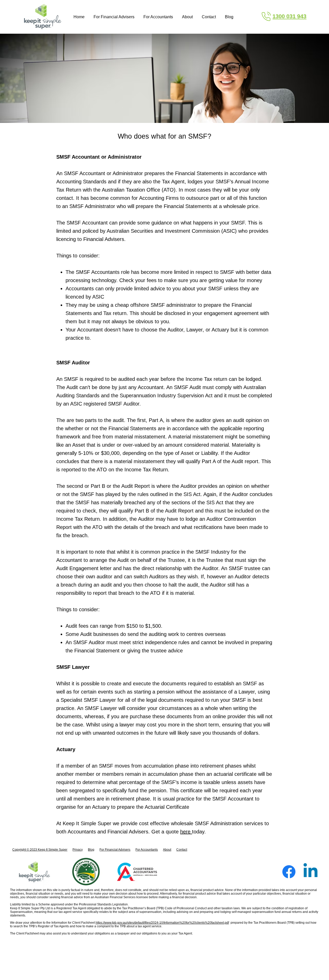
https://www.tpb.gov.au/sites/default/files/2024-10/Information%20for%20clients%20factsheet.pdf (162, 922)
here (186, 831)
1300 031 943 (289, 16)
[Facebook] (289, 871)
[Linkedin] (310, 871)
